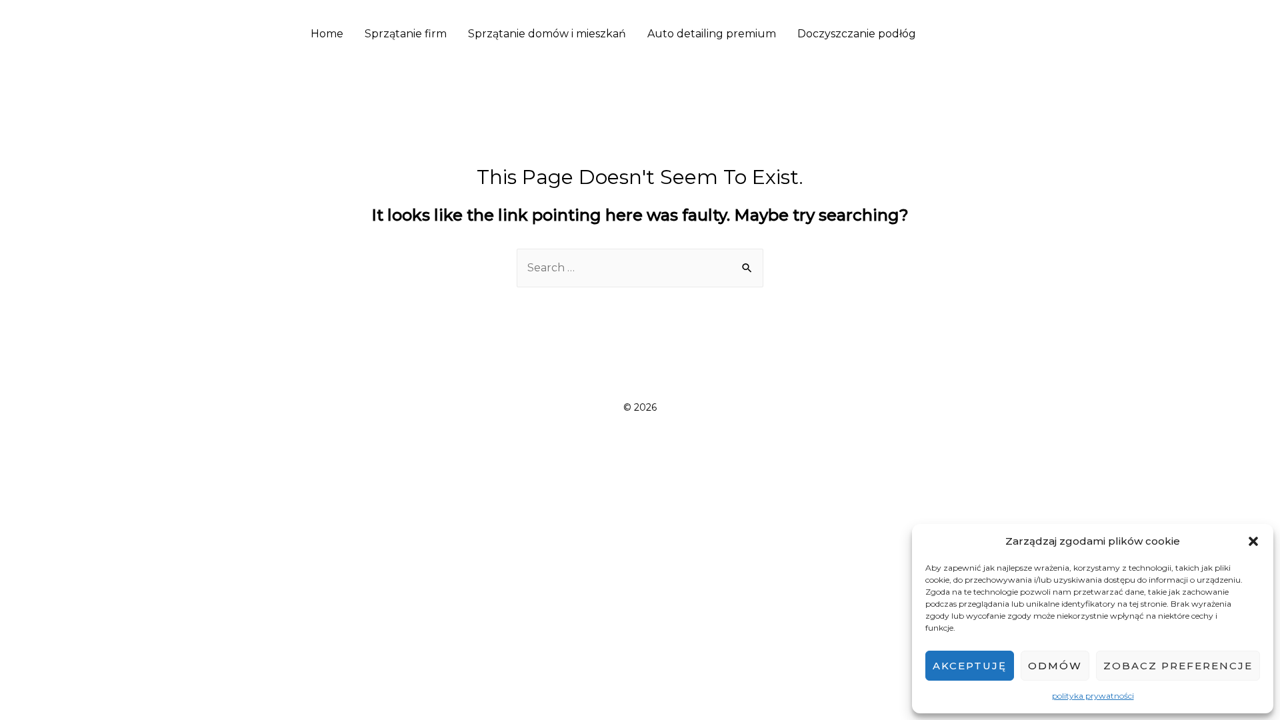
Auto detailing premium (711, 33)
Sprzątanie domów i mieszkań (547, 33)
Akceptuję (970, 665)
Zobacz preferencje (1178, 665)
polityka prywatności (1093, 696)
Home (327, 33)
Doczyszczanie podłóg (856, 33)
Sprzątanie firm (406, 33)
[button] (1253, 541)
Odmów (1055, 665)
